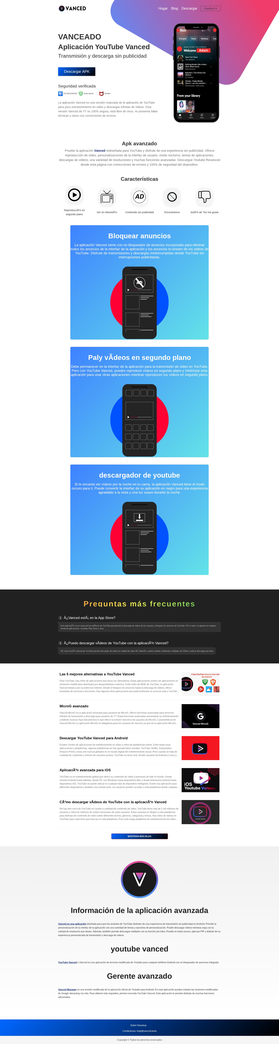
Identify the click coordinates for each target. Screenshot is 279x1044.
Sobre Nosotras (138, 1025)
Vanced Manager (67, 989)
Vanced (99, 150)
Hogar (163, 8)
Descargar (189, 8)
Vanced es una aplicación (72, 924)
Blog (174, 8)
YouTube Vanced (67, 962)
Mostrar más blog (139, 836)
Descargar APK (77, 71)
